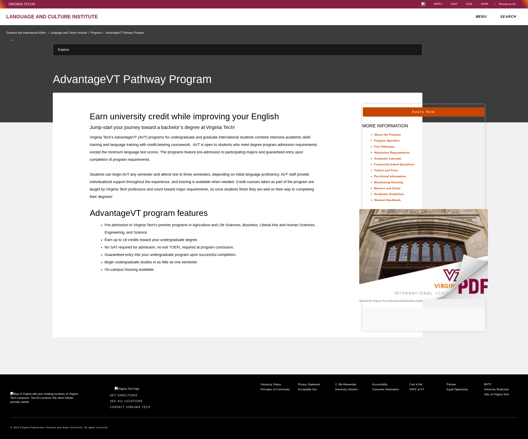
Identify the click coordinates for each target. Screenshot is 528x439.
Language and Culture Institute (70, 32)
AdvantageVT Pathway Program (125, 32)
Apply (438, 4)
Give (469, 4)
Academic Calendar (387, 158)
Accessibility (380, 384)
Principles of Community (275, 389)
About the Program (387, 134)
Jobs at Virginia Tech (496, 394)
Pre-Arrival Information (390, 176)
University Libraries (346, 389)
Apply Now (423, 112)
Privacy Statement (309, 384)
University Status (270, 384)
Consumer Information (385, 389)
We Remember (347, 384)
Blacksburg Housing (388, 182)
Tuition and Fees (386, 170)
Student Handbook (387, 200)
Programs (97, 32)
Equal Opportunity (457, 389)
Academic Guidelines (389, 194)
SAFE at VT (416, 389)
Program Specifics (387, 140)
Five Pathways (384, 146)
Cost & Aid (415, 384)
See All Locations (127, 401)
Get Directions (125, 395)
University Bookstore (496, 389)
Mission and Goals (387, 188)
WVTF (487, 384)
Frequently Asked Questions (394, 164)
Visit (454, 4)
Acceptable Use (307, 389)
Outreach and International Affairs (27, 32)
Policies (451, 384)
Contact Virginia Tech (131, 407)
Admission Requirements (392, 152)
